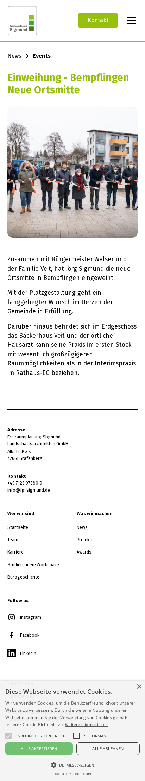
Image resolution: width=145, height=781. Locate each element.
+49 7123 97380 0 (24, 483)
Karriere (15, 552)
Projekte (85, 540)
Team (12, 540)
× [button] (138, 686)
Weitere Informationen (86, 724)
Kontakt (98, 20)
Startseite (17, 527)
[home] (37, 20)
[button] (130, 20)
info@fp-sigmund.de (28, 490)
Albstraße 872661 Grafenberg (25, 455)
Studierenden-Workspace (33, 565)
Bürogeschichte (23, 577)
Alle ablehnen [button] (108, 748)
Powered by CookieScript (72, 774)
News (82, 527)
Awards (84, 552)
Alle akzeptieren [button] (39, 748)
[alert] (72, 731)
